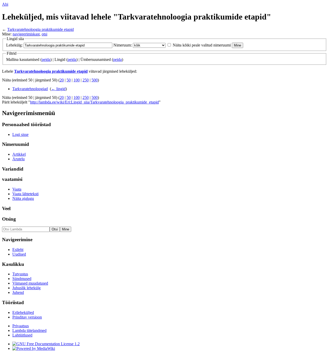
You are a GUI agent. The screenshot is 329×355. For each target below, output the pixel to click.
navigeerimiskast (26, 34)
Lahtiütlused (22, 335)
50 (69, 80)
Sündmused (21, 278)
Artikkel (19, 154)
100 (77, 80)
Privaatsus (20, 326)
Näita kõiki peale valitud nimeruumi (202, 45)
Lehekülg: (14, 45)
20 (62, 80)
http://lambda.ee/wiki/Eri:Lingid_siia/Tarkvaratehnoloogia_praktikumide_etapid (94, 102)
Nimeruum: (122, 45)
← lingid (58, 89)
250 (86, 80)
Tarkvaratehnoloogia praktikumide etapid (40, 29)
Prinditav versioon (27, 317)
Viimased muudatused (30, 283)
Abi (5, 4)
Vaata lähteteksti (25, 194)
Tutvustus (20, 274)
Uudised (19, 254)
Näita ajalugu (23, 198)
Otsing (9, 219)
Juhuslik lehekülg (26, 288)
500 (95, 80)
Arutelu (18, 159)
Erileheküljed (23, 312)
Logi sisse (20, 134)
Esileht (17, 249)
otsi (44, 34)
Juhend (18, 292)
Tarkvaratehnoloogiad (30, 89)
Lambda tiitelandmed (29, 330)
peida (46, 59)
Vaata (16, 189)
